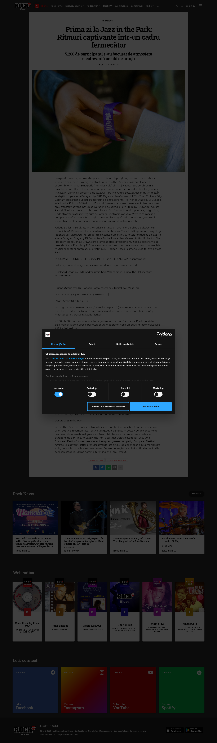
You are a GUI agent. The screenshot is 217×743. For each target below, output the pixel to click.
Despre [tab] (158, 344)
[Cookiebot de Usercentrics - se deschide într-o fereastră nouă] (159, 334)
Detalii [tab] (92, 344)
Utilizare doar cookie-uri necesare (108, 406)
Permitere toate (151, 406)
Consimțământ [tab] (58, 344)
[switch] (92, 394)
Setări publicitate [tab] (125, 344)
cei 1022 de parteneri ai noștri (68, 358)
